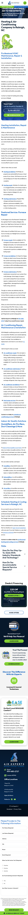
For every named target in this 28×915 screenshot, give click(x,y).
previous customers (8, 532)
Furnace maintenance (10, 272)
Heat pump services (9, 400)
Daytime (6, 865)
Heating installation (9, 171)
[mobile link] (25, 3)
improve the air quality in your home (12, 447)
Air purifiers (7, 488)
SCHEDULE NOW (14, 664)
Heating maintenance (10, 199)
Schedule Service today (15, 913)
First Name (7, 828)
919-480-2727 (15, 110)
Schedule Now (14, 115)
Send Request (14, 910)
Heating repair (8, 185)
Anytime (6, 871)
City (3, 844)
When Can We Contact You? (11, 860)
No (4, 883)
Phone (3, 849)
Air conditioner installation (12, 384)
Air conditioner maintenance (12, 369)
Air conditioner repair (10, 353)
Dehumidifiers (8, 477)
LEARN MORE (14, 641)
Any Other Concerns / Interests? (10, 888)
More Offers (14, 613)
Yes (5, 880)
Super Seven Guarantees (19, 528)
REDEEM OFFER (13, 595)
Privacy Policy (17, 809)
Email (6, 855)
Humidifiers (7, 466)
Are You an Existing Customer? (12, 875)
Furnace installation (10, 256)
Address (4, 838)
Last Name (7, 833)
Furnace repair (8, 240)
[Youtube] (15, 799)
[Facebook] (12, 799)
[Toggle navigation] (2, 3)
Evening (6, 868)
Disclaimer (9, 809)
